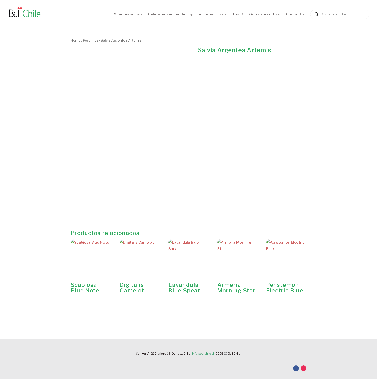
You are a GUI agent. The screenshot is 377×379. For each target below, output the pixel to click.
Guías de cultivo (264, 14)
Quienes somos (128, 14)
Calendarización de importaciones (181, 14)
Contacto (295, 14)
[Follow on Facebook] (296, 368)
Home (76, 40)
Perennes (90, 40)
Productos (229, 14)
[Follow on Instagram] (303, 368)
